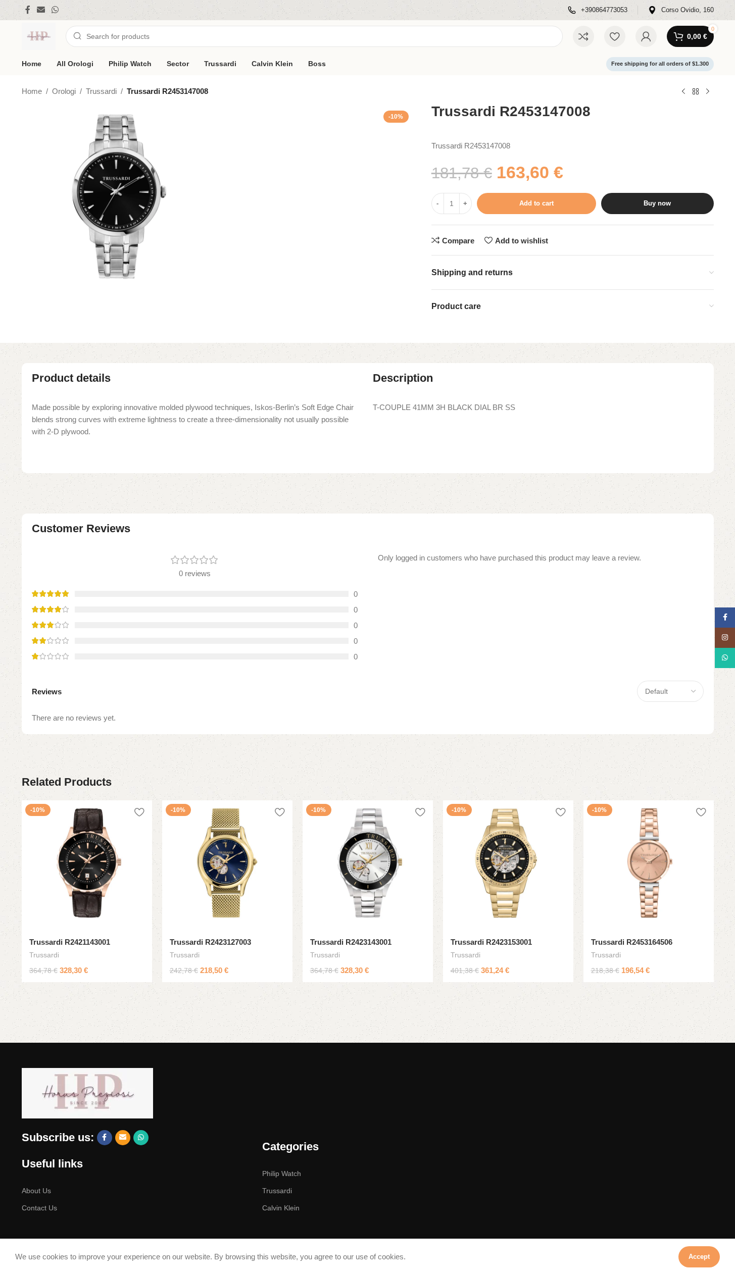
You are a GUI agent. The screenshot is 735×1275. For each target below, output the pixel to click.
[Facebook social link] (28, 10)
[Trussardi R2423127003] (227, 865)
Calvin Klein (281, 1208)
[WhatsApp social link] (55, 10)
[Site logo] (39, 35)
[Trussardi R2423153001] (508, 865)
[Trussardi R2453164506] (648, 865)
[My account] (646, 36)
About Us (36, 1191)
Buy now (657, 203)
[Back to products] (696, 92)
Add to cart (536, 203)
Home (32, 91)
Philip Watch (281, 1173)
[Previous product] (683, 92)
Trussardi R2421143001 (69, 942)
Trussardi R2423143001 (350, 942)
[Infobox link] (597, 10)
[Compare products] (583, 36)
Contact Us (39, 1208)
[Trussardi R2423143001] (368, 865)
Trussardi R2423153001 (491, 942)
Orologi (64, 91)
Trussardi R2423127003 (210, 942)
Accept (699, 1256)
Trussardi (101, 91)
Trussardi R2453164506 (631, 942)
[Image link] (87, 1092)
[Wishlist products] (614, 36)
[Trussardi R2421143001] (87, 865)
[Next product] (708, 92)
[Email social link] (41, 10)
